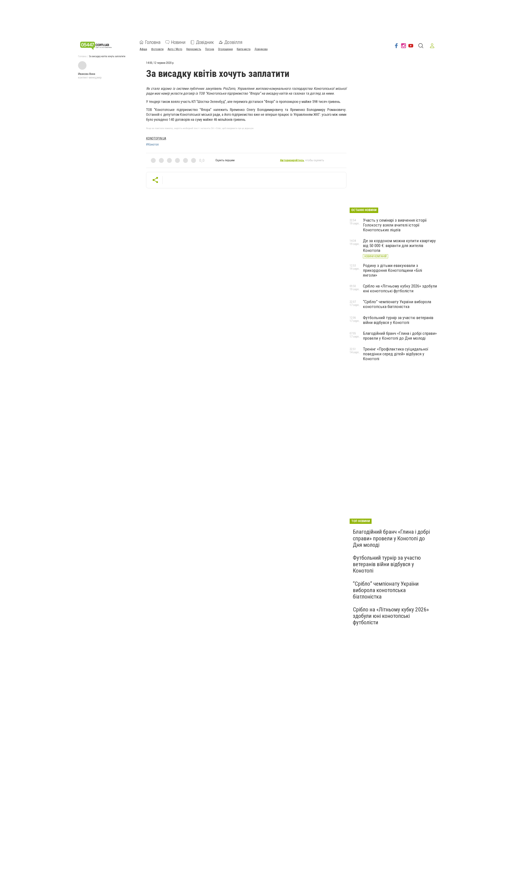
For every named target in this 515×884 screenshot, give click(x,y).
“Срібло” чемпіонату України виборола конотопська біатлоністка (397, 304)
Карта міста (243, 49)
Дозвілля (233, 42)
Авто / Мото (175, 49)
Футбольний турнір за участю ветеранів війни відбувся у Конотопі (398, 320)
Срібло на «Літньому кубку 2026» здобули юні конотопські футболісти (400, 288)
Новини (178, 42)
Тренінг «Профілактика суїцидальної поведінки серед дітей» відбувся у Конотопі (395, 354)
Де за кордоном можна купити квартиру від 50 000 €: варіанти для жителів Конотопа (399, 245)
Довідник (205, 42)
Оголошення (225, 49)
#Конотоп (152, 144)
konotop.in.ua (156, 138)
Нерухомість (193, 49)
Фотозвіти (157, 49)
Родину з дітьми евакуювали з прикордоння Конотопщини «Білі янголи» (392, 270)
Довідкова (261, 49)
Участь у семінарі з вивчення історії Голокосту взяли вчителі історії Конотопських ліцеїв (395, 225)
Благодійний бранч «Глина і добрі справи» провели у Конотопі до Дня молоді (400, 336)
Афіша (143, 49)
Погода (209, 49)
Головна (153, 42)
